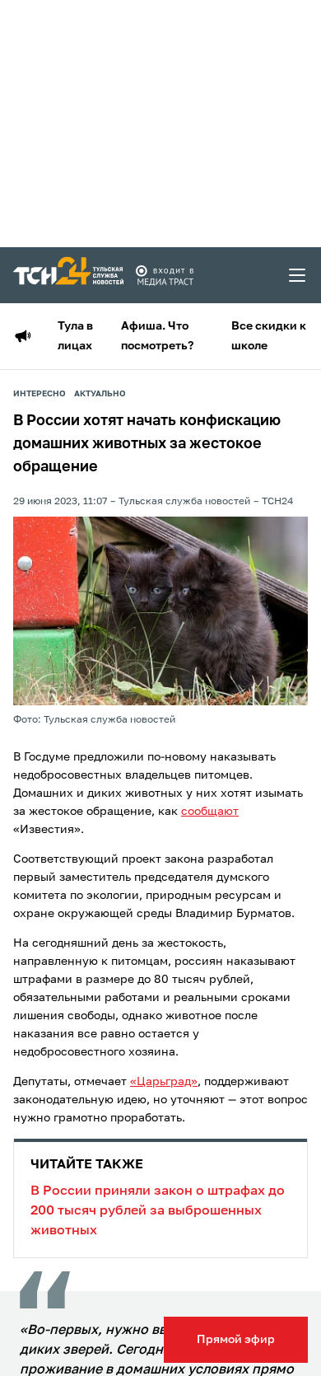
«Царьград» (164, 1082)
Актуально (100, 394)
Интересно (39, 394)
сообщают (210, 811)
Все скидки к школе (268, 336)
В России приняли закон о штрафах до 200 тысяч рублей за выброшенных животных (157, 1198)
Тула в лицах (75, 336)
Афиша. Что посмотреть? (157, 336)
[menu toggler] (298, 275)
